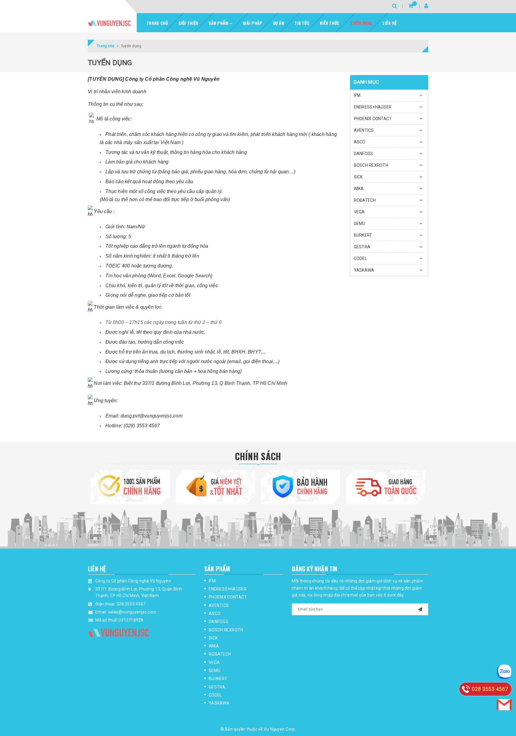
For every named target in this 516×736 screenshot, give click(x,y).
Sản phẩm (218, 23)
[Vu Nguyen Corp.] (109, 23)
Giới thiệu (188, 23)
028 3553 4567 (130, 604)
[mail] (420, 608)
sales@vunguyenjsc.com (132, 612)
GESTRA (362, 246)
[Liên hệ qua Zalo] (504, 671)
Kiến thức (329, 23)
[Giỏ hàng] (410, 6)
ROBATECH (365, 200)
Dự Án (278, 23)
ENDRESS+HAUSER (373, 107)
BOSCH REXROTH (371, 165)
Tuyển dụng (361, 23)
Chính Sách (258, 456)
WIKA (359, 188)
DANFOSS (363, 153)
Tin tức (301, 23)
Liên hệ (390, 23)
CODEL (360, 258)
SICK (358, 177)
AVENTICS (364, 130)
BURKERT (363, 235)
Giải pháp (252, 23)
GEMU (360, 223)
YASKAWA (364, 270)
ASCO (360, 142)
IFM (357, 95)
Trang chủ (157, 23)
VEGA (359, 211)
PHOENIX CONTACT (373, 118)
